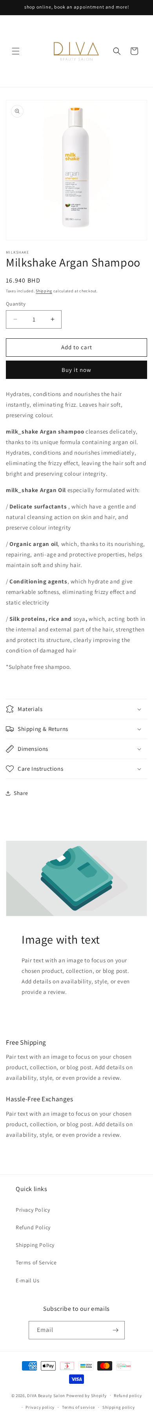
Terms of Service (36, 1262)
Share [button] (21, 792)
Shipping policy (118, 1407)
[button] (15, 51)
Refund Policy (33, 1227)
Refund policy (128, 1395)
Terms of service (78, 1407)
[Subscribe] (115, 1330)
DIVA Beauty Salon (46, 1395)
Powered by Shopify (86, 1395)
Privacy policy (40, 1407)
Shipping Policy (35, 1244)
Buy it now (76, 369)
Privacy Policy (33, 1209)
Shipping (44, 290)
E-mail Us (27, 1280)
